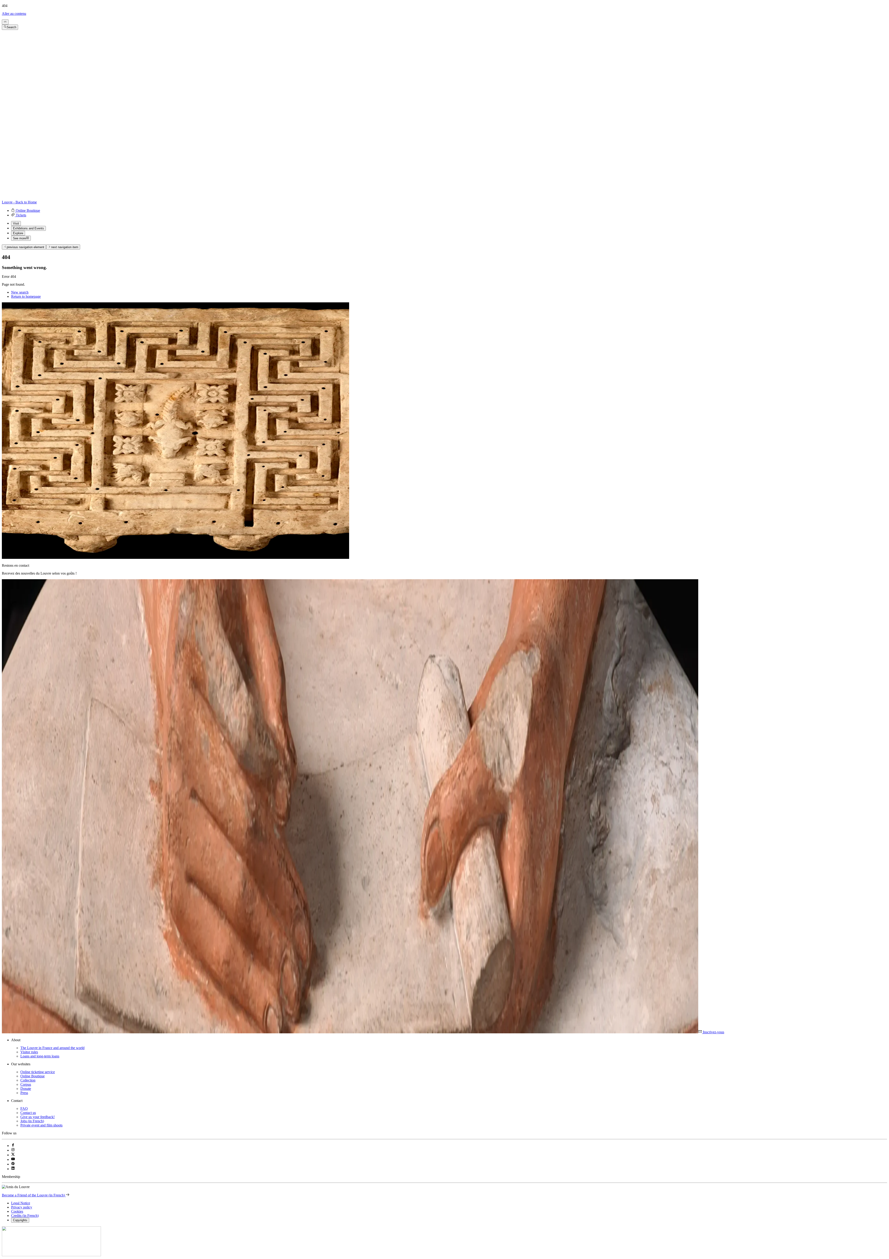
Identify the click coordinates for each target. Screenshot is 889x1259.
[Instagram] (13, 1150)
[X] (13, 1155)
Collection (27, 1080)
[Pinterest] (13, 1164)
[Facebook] (13, 1146)
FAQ (24, 1108)
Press (24, 1093)
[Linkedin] (13, 1169)
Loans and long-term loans (39, 1056)
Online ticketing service (37, 1072)
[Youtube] (13, 1159)
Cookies (17, 1211)
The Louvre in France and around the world (52, 1048)
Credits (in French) (25, 1216)
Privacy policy (21, 1207)
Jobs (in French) (32, 1121)
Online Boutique (32, 1076)
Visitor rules (29, 1052)
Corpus (25, 1084)
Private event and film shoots (41, 1125)
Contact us (28, 1113)
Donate (25, 1089)
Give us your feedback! (37, 1117)
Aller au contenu (14, 14)
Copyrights (20, 1220)
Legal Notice (20, 1203)
